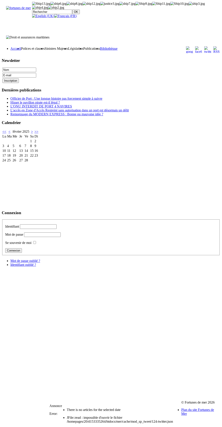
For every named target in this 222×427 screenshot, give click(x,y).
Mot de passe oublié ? (25, 261)
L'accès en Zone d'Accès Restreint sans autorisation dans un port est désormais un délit (69, 110)
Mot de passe (14, 234)
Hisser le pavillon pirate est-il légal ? (35, 102)
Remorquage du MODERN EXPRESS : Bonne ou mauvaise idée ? (56, 114)
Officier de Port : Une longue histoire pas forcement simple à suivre (56, 98)
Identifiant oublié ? (23, 264)
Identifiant (12, 226)
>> (36, 131)
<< (4, 131)
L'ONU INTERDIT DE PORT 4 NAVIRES (41, 106)
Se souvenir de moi (18, 243)
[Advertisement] (23, 184)
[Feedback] (219, 203)
